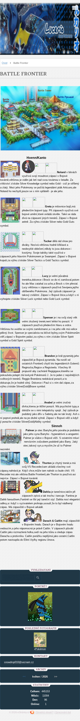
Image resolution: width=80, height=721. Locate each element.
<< (24, 676)
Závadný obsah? (44, 712)
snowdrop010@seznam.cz (19, 662)
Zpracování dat (63, 712)
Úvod (4, 63)
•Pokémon (40, 649)
